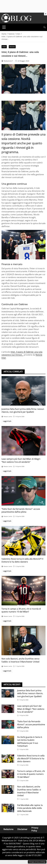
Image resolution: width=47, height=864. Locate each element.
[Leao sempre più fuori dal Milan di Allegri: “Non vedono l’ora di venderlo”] (23, 441)
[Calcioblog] (17, 18)
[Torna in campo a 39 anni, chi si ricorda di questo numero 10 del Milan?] (23, 590)
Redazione (8, 829)
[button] (44, 27)
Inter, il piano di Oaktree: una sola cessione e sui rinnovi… (22, 353)
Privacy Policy (34, 829)
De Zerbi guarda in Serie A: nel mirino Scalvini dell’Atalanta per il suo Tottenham (29, 741)
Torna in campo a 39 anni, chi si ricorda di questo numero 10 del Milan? (21, 610)
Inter (4, 47)
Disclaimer (22, 829)
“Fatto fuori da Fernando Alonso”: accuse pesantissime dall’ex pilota (21, 510)
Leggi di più (7, 421)
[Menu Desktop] (4, 27)
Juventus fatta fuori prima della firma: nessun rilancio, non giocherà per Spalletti (23, 410)
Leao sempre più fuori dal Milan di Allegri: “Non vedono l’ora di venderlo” (21, 460)
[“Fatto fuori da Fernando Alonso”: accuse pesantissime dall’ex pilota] (23, 491)
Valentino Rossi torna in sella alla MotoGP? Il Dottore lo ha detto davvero (22, 560)
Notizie (12, 47)
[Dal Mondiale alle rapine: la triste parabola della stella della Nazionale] (8, 808)
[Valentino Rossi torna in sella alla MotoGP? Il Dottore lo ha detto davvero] (23, 540)
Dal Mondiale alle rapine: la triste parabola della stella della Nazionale (30, 808)
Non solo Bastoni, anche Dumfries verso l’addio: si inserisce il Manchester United (20, 660)
